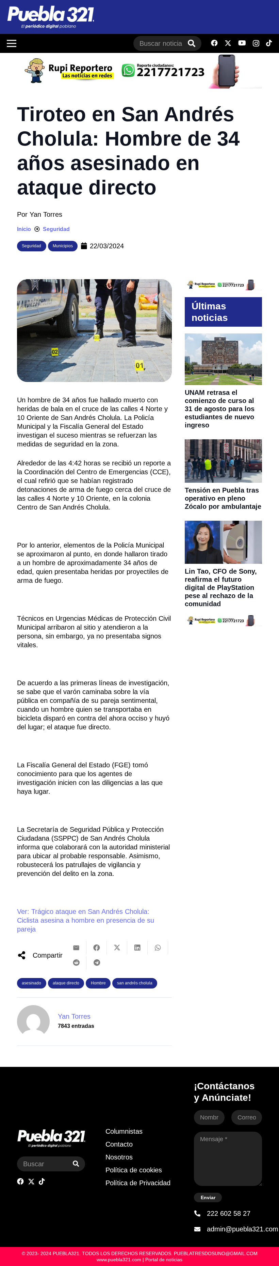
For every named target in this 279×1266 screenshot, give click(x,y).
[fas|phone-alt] (200, 1213)
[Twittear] (117, 948)
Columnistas (124, 1131)
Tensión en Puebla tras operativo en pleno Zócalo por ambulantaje (223, 498)
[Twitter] (228, 43)
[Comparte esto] (96, 948)
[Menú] (11, 43)
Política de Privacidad (137, 1183)
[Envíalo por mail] (76, 948)
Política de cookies (133, 1170)
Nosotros (119, 1157)
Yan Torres (46, 214)
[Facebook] (214, 43)
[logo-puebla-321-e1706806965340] (50, 17)
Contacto (119, 1144)
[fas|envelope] (200, 1229)
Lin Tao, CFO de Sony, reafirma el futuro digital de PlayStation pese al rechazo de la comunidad (221, 588)
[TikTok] (269, 43)
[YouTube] (242, 43)
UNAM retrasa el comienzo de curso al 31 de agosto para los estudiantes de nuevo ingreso (220, 409)
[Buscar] (191, 43)
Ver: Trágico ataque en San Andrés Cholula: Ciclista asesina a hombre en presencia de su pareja (85, 920)
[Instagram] (256, 43)
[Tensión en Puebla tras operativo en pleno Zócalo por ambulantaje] (223, 443)
